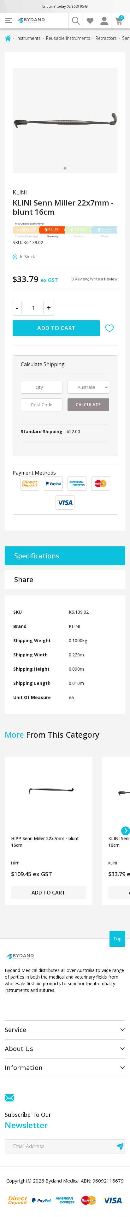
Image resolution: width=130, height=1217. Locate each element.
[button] (111, 328)
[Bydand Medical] (31, 20)
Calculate (88, 405)
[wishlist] (90, 20)
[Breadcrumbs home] (8, 38)
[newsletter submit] (120, 1146)
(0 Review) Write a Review (94, 279)
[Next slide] (125, 831)
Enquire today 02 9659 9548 (65, 6)
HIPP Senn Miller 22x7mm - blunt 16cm (45, 841)
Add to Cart (56, 328)
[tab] (65, 168)
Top (117, 939)
